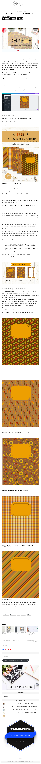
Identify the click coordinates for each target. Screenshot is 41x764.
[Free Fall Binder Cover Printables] (8, 629)
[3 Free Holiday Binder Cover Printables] (20, 629)
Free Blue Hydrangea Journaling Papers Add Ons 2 (25, 709)
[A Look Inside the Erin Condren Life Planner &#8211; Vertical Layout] (32, 629)
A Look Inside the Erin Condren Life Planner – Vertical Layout (31, 633)
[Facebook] (3, 649)
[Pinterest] (8, 649)
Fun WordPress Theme (19, 761)
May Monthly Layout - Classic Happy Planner (25, 712)
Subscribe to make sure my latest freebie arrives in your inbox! (15, 660)
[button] (20, 9)
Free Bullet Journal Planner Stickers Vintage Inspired (25, 706)
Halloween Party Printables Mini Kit (11, 640)
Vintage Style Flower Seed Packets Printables (25, 715)
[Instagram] (5, 649)
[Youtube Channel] (10, 649)
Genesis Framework (29, 761)
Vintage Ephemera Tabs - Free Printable (25, 703)
